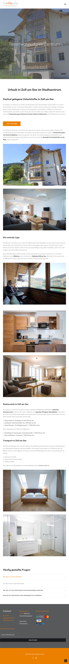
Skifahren (16, 256)
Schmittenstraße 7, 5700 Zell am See (33, 433)
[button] (65, 4)
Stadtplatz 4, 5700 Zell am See (24, 421)
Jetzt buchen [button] (11, 124)
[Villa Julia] (10, 4)
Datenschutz (23, 624)
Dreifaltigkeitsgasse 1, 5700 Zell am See (27, 425)
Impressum (23, 621)
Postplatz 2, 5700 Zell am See (25, 435)
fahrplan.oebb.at (43, 466)
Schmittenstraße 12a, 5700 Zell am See (24, 423)
